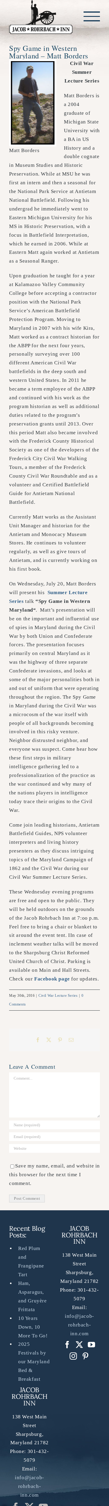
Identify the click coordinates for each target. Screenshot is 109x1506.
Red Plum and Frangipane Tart (31, 1263)
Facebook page (52, 980)
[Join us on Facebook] (67, 1345)
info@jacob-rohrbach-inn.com (29, 1487)
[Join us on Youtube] (91, 1345)
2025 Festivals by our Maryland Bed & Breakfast (34, 1362)
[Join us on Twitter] (79, 1345)
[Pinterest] (85, 1357)
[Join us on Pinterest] (73, 1357)
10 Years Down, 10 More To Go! (33, 1327)
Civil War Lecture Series (58, 996)
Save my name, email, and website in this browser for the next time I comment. (54, 1175)
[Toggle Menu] (91, 17)
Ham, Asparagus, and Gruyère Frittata (32, 1297)
